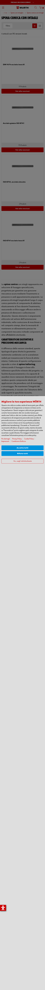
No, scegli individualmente (22, 461)
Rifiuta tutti (22, 453)
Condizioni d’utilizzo (19, 441)
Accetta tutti (22, 448)
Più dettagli (5, 439)
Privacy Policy (17, 439)
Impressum (5, 441)
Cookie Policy (29, 439)
